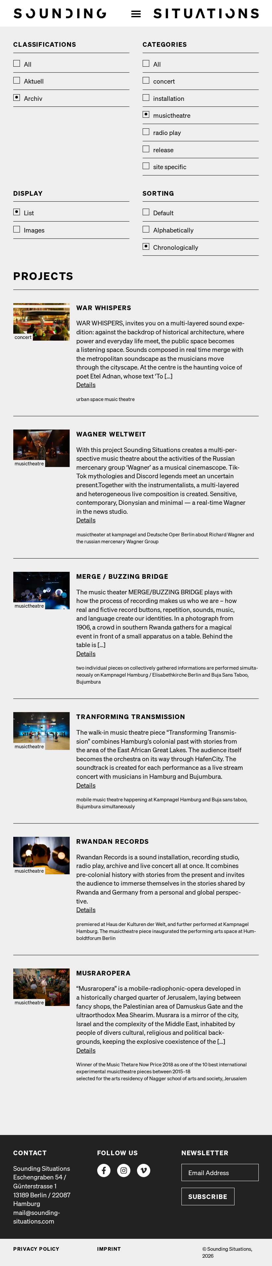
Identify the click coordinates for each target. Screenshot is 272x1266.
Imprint (109, 1248)
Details (86, 384)
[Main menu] (136, 13)
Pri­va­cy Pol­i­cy (36, 1248)
